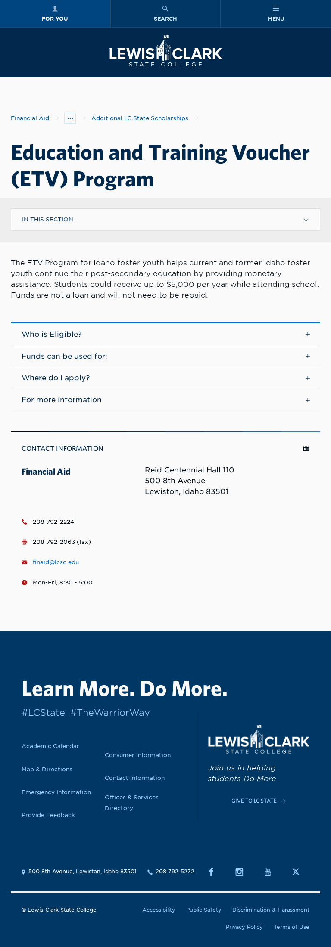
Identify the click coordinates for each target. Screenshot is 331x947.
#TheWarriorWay (110, 712)
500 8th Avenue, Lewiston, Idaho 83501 (82, 871)
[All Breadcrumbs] (70, 118)
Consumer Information (138, 754)
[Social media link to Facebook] (216, 872)
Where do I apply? (56, 377)
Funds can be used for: (64, 356)
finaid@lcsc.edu (56, 562)
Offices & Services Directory (132, 802)
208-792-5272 (175, 871)
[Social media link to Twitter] (300, 872)
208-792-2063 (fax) (62, 541)
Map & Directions (47, 769)
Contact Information (135, 777)
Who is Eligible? (51, 334)
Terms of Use (291, 927)
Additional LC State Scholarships (139, 118)
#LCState (43, 712)
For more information (62, 399)
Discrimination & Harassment (270, 910)
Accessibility (158, 910)
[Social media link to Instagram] (244, 872)
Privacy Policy (244, 927)
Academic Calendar (50, 745)
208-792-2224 (53, 521)
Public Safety (204, 910)
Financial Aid (30, 118)
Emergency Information (56, 792)
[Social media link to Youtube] (272, 872)
